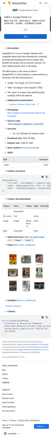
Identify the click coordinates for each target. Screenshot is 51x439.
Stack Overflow (8, 402)
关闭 (25, 30)
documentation (28, 147)
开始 (25, 36)
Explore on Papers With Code (24, 104)
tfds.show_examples (24, 245)
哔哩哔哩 (5, 383)
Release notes (8, 398)
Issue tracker (7, 394)
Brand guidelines (9, 407)
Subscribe (41, 426)
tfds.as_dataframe (26, 300)
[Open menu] (4, 3)
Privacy (13, 421)
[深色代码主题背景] (43, 177)
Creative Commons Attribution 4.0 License (32, 344)
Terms (4, 421)
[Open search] (40, 3)
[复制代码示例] (47, 177)
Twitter (5, 378)
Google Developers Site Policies (29, 350)
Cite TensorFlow (8, 411)
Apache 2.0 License (41, 347)
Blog (4, 370)
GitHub (5, 374)
